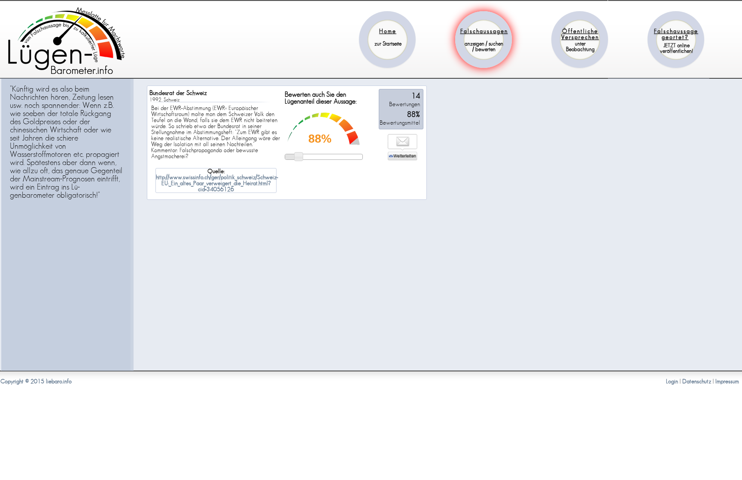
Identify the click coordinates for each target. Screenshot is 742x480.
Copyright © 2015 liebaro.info (36, 382)
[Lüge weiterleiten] (403, 159)
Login (672, 382)
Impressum (727, 382)
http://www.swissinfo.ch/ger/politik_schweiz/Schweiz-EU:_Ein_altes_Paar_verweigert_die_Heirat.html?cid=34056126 (217, 183)
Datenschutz (696, 382)
